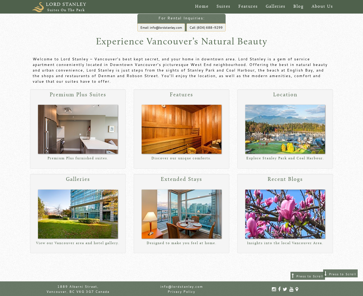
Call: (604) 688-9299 (206, 27)
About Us (322, 7)
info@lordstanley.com (181, 286)
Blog (298, 7)
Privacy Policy (181, 291)
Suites (223, 7)
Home (202, 7)
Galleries (275, 7)
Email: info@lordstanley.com (161, 27)
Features (248, 7)
